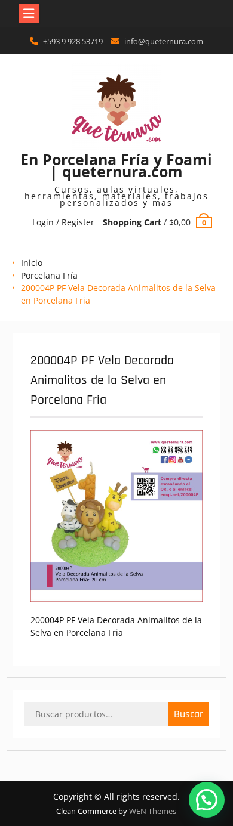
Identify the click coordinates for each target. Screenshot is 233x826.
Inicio (31, 262)
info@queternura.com (163, 41)
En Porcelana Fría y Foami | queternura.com (116, 165)
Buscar (188, 714)
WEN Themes (152, 811)
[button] (207, 800)
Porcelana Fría (49, 275)
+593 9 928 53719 (73, 41)
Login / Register (63, 222)
